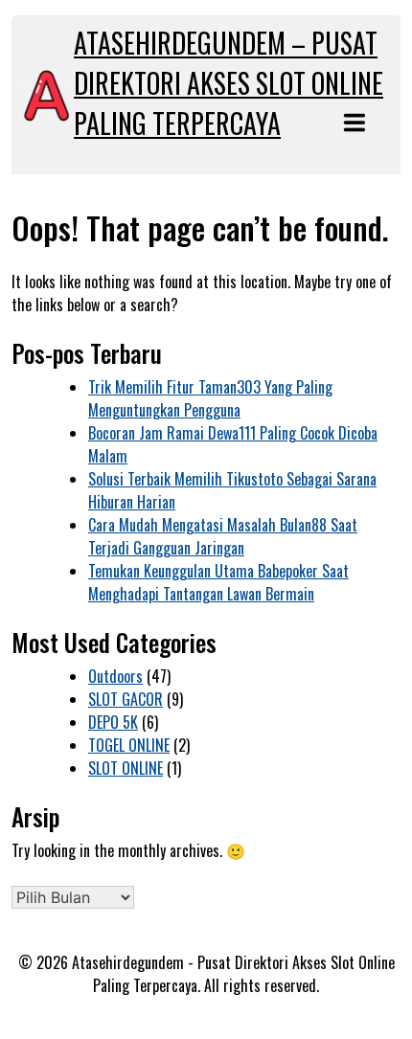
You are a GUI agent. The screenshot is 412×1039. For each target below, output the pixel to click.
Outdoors (115, 676)
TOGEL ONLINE (129, 745)
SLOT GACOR (125, 699)
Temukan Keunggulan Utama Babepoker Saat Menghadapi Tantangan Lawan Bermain (218, 582)
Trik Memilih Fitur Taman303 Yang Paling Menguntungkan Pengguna (210, 398)
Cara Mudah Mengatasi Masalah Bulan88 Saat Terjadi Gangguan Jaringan (222, 536)
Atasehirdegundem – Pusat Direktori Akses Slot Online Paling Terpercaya (228, 83)
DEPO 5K (113, 722)
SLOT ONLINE (125, 768)
